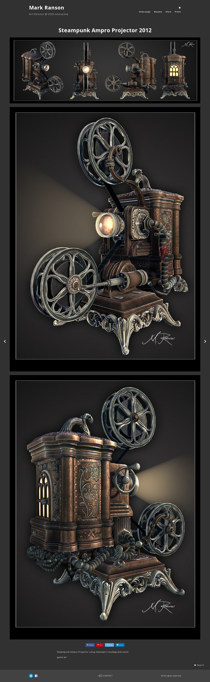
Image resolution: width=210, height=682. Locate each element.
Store (168, 12)
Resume (158, 12)
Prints (178, 12)
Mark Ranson (46, 7)
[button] (199, 665)
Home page (144, 12)
